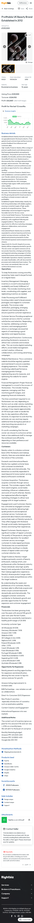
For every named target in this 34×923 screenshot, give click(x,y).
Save (22, 9)
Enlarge (30, 62)
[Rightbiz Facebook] (12, 916)
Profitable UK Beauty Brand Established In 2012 (17, 18)
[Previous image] (4, 46)
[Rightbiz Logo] (8, 878)
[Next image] (29, 46)
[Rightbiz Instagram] (18, 916)
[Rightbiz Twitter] (15, 916)
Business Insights (10, 111)
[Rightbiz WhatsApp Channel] (22, 916)
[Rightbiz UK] (6, 3)
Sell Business (23, 3)
